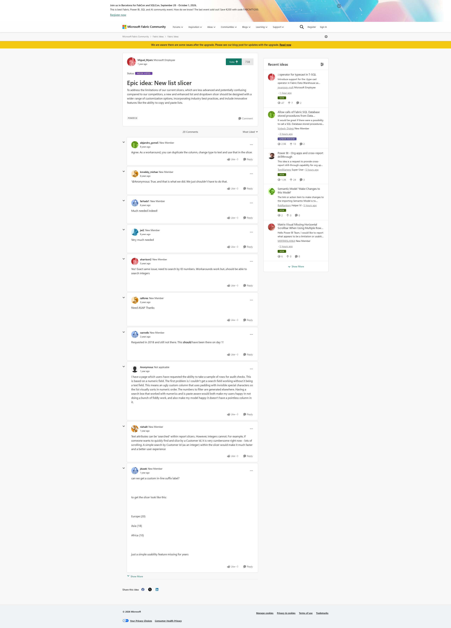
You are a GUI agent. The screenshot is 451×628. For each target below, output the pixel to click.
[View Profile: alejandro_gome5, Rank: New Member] (134, 144)
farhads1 (144, 201)
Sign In (323, 26)
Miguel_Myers (145, 60)
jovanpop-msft (286, 87)
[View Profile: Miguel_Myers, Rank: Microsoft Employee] (131, 61)
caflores (144, 298)
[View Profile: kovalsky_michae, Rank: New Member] (134, 173)
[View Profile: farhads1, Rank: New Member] (134, 202)
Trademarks (322, 612)
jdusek (143, 468)
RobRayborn (284, 205)
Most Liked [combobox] (250, 132)
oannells (144, 332)
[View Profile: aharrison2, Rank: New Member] (134, 261)
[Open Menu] (326, 36)
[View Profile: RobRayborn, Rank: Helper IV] (271, 191)
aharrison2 (146, 259)
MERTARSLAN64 (286, 241)
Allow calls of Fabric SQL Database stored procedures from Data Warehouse (299, 114)
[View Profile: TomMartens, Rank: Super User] (271, 155)
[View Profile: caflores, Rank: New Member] (134, 300)
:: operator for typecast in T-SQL (297, 74)
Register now (118, 15)
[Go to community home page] (144, 27)
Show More (137, 576)
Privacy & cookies (286, 612)
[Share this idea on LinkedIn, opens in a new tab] (157, 589)
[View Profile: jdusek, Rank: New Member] (134, 470)
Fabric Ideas (158, 36)
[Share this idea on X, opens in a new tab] (150, 589)
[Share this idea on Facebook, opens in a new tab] (143, 589)
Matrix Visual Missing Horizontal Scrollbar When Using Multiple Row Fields (299, 226)
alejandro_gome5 (149, 142)
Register (312, 26)
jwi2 (142, 230)
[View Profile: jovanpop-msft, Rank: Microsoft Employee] (271, 77)
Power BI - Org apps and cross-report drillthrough (300, 154)
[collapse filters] (322, 64)
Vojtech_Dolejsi (286, 128)
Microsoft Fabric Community (135, 36)
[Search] (302, 27)
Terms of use (306, 612)
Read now (285, 44)
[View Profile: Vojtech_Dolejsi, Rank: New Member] (271, 114)
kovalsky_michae (149, 172)
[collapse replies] (124, 142)
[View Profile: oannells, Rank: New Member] (134, 334)
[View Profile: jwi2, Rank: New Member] (134, 232)
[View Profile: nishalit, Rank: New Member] (134, 428)
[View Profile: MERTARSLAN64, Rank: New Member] (271, 227)
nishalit (144, 426)
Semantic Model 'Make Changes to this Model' (299, 190)
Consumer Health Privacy (168, 620)
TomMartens (284, 169)
